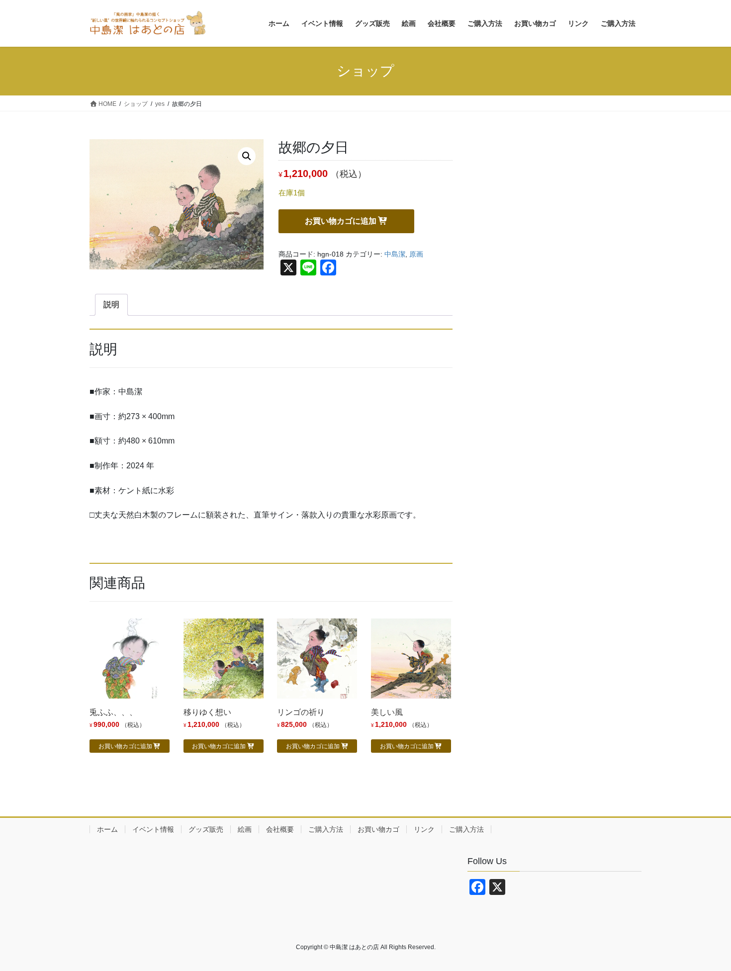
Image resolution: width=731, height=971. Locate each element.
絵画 (245, 829)
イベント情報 (153, 829)
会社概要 (280, 829)
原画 (416, 254)
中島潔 (394, 254)
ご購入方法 (325, 829)
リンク (424, 829)
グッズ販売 (205, 829)
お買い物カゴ (378, 829)
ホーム (107, 829)
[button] (247, 156)
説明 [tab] (111, 304)
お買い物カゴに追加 (340, 221)
